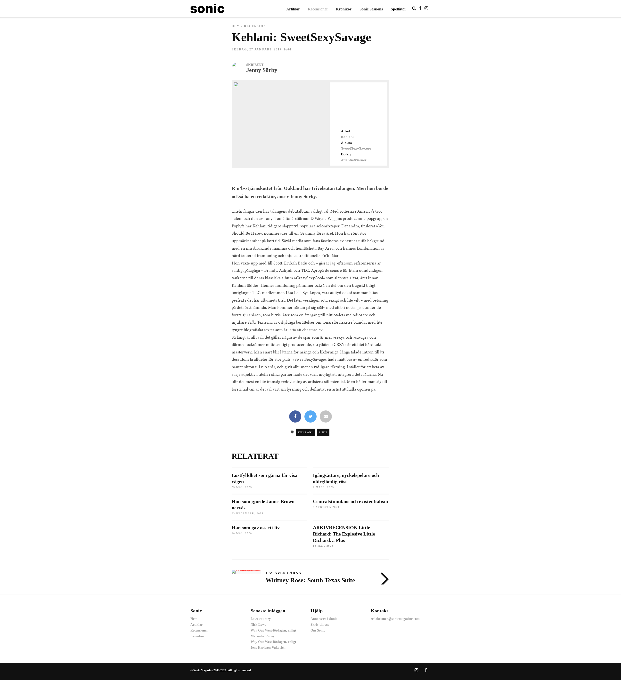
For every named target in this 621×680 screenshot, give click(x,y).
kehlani (305, 432)
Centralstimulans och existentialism (350, 501)
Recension (255, 26)
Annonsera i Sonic (323, 619)
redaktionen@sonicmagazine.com (395, 619)
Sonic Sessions (371, 9)
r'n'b (323, 432)
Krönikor (343, 9)
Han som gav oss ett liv (256, 527)
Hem (236, 26)
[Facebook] (295, 417)
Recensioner (318, 9)
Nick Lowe (258, 624)
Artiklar (293, 9)
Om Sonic (317, 630)
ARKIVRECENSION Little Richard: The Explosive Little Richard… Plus (344, 534)
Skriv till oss (319, 624)
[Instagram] (426, 8)
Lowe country (261, 619)
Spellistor (398, 9)
